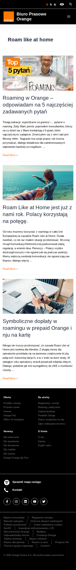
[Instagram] (16, 501)
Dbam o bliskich (38, 538)
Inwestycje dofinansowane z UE (36, 528)
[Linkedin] (25, 501)
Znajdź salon (44, 445)
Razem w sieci (40, 542)
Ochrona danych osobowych (46, 521)
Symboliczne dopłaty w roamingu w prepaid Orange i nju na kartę (37, 328)
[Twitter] (43, 501)
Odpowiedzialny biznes (16, 535)
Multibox (41, 531)
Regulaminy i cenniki (48, 403)
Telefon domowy (13, 538)
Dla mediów (9, 449)
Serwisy (8, 431)
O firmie (42, 431)
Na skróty (43, 397)
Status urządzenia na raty (51, 419)
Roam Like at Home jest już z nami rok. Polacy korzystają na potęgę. (37, 214)
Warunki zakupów (13, 521)
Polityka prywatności (15, 524)
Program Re (62, 542)
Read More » (10, 155)
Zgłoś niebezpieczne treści (51, 423)
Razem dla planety (14, 542)
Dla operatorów (11, 441)
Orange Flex (10, 415)
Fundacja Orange (46, 535)
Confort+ (45, 545)
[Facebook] (7, 501)
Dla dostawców (11, 445)
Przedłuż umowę (12, 403)
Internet (7, 411)
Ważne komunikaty (14, 517)
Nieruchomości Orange (17, 531)
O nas (41, 437)
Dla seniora (9, 453)
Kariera (41, 441)
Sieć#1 (7, 528)
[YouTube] (34, 501)
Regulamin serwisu (42, 517)
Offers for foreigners (14, 419)
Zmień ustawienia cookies (48, 524)
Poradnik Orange (46, 415)
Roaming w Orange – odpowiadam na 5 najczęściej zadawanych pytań (38, 104)
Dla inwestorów (11, 437)
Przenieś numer (12, 407)
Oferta (7, 397)
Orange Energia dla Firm (16, 457)
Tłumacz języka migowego (18, 545)
